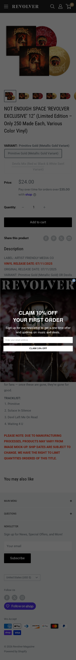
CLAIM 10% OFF (38, 348)
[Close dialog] (74, 280)
